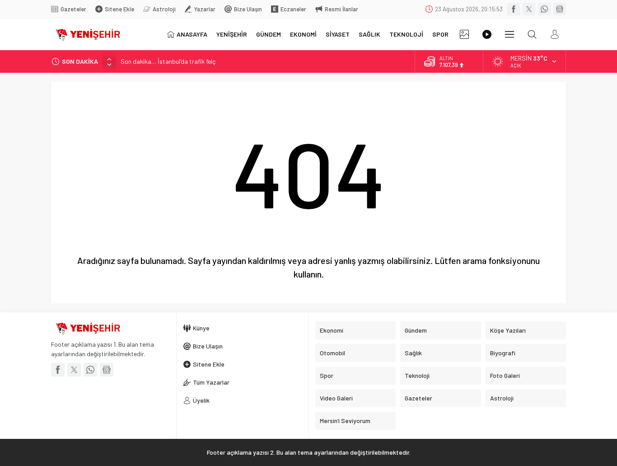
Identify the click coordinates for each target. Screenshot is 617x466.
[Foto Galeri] (464, 34)
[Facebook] (513, 9)
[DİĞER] (509, 34)
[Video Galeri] (487, 34)
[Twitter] (529, 9)
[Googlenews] (559, 9)
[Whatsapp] (544, 9)
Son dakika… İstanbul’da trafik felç (168, 61)
